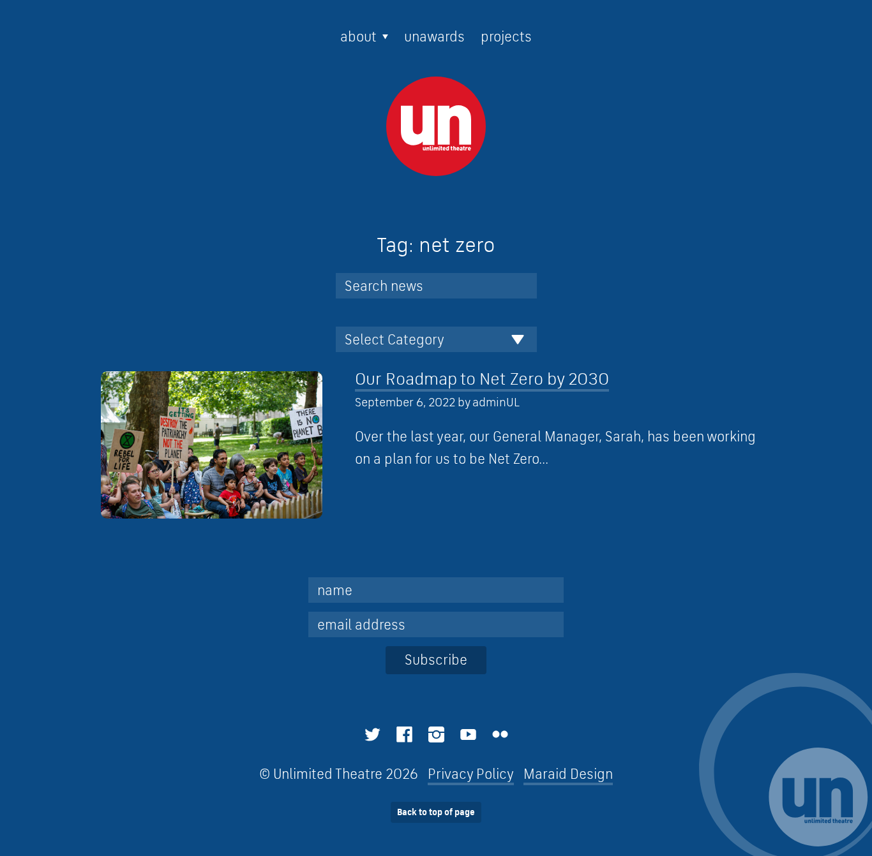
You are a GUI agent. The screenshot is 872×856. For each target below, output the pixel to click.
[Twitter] (372, 734)
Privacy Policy (471, 774)
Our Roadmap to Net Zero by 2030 (482, 378)
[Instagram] (436, 734)
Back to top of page (436, 812)
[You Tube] (468, 734)
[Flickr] (500, 734)
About (358, 36)
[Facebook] (404, 734)
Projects (506, 36)
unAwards (434, 36)
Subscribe (436, 659)
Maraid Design (568, 774)
